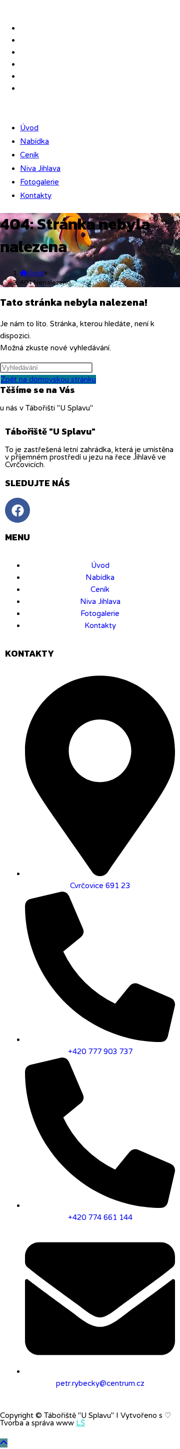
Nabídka (34, 141)
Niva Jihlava (40, 168)
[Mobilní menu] (3, 107)
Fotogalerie (39, 181)
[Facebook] (17, 510)
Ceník (29, 154)
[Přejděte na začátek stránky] (4, 1442)
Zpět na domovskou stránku (48, 379)
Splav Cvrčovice (29, 7)
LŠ (80, 1422)
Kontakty (36, 195)
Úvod (29, 127)
